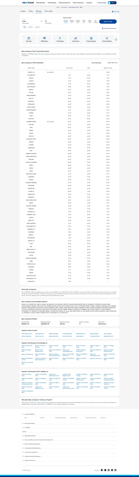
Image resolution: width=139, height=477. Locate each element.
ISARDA (31, 168)
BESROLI (31, 235)
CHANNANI (31, 176)
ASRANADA (31, 267)
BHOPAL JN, (25, 304)
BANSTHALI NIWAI (31, 174)
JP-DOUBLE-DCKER (94, 336)
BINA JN (31, 98)
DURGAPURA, (112, 307)
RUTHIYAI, (43, 306)
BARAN (31, 130)
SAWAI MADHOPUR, (32, 307)
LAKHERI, (98, 306)
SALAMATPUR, (32, 304)
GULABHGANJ (31, 84)
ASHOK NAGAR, (106, 304)
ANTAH (31, 133)
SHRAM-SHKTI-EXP (53, 336)
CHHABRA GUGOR (31, 121)
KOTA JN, (77, 306)
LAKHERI (31, 145)
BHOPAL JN (31, 72)
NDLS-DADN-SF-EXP (27, 333)
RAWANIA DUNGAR (31, 153)
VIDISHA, (44, 304)
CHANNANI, (81, 307)
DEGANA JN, (62, 311)
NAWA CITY (31, 220)
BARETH (31, 89)
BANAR (31, 272)
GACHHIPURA (31, 237)
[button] (95, 21)
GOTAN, (92, 311)
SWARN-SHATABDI (53, 333)
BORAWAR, (42, 311)
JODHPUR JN (31, 281)
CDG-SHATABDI (107, 333)
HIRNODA (31, 208)
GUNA (31, 115)
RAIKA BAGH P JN (31, 278)
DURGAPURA (31, 188)
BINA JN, (85, 304)
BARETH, (65, 304)
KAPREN (31, 142)
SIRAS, (66, 307)
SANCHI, (39, 304)
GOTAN (31, 255)
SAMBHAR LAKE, (85, 309)
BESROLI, (48, 311)
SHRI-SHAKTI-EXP (39, 333)
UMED (31, 261)
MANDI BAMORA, (78, 304)
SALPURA (31, 124)
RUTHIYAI (31, 118)
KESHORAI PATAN (31, 139)
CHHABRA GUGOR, (51, 306)
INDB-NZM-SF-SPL (80, 333)
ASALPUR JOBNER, (62, 309)
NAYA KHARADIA (31, 223)
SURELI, (57, 307)
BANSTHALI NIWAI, (73, 307)
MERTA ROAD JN (31, 249)
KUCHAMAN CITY (31, 226)
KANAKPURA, (31, 309)
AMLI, (109, 306)
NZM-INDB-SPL (80, 336)
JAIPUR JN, (25, 309)
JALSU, (68, 311)
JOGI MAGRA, (86, 311)
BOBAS (31, 203)
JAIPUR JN (31, 191)
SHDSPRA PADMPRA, (96, 307)
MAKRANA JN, (35, 311)
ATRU (31, 127)
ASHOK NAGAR (31, 107)
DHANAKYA (31, 197)
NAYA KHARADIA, (106, 309)
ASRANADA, (27, 312)
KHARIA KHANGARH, (100, 311)
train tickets (41, 54)
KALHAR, (70, 304)
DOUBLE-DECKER (94, 333)
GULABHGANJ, (51, 304)
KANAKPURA (31, 194)
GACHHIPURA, (55, 311)
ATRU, (64, 306)
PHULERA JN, (77, 309)
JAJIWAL (31, 269)
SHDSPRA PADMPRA (31, 182)
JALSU (31, 243)
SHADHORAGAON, (27, 306)
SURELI (31, 165)
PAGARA (31, 113)
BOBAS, (55, 309)
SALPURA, (59, 306)
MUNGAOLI (31, 101)
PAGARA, (34, 306)
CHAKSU (31, 179)
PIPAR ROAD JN (31, 264)
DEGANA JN (31, 240)
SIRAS (31, 171)
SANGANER (31, 185)
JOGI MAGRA (31, 252)
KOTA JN (31, 136)
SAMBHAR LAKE (31, 214)
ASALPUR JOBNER (31, 206)
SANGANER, (105, 307)
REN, (71, 311)
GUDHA (31, 217)
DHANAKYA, (38, 309)
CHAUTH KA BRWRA (31, 162)
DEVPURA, (41, 307)
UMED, (108, 311)
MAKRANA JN (31, 229)
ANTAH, (72, 306)
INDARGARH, (104, 306)
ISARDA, (61, 307)
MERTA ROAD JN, (78, 311)
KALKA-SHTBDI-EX (67, 336)
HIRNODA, (71, 309)
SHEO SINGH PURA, (47, 309)
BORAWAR (31, 232)
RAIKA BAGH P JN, (55, 312)
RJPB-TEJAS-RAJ (39, 336)
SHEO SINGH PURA (31, 200)
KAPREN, (92, 306)
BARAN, (68, 306)
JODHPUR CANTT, (45, 312)
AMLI (31, 150)
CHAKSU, (87, 307)
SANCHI (31, 78)
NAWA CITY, (98, 309)
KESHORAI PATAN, (85, 306)
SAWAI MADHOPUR (31, 156)
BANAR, (38, 312)
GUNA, (39, 306)
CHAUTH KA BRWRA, (49, 307)
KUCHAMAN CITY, (27, 311)
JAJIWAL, (33, 312)
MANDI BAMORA (31, 95)
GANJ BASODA (31, 86)
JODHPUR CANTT (31, 275)
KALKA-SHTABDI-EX (26, 336)
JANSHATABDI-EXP (67, 333)
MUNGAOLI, (91, 304)
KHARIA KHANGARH (31, 258)
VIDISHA (31, 81)
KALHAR (31, 92)
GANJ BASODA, (59, 304)
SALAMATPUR (31, 75)
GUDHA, (92, 309)
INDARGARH (31, 147)
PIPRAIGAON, (98, 304)
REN (31, 246)
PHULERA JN (31, 211)
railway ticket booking (43, 402)
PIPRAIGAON (31, 104)
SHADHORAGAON (31, 110)
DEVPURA (31, 159)
